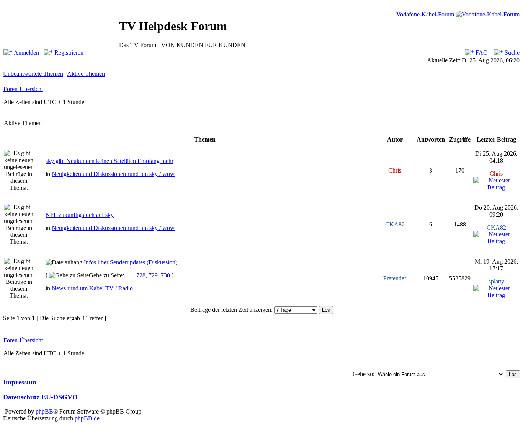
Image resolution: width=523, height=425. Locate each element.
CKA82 (395, 224)
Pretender (394, 278)
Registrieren (68, 52)
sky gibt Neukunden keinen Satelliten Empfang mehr (109, 161)
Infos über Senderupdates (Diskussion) (130, 262)
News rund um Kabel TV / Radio (92, 288)
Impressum (19, 382)
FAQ (481, 52)
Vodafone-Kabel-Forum (425, 14)
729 (153, 275)
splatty (496, 281)
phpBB (44, 411)
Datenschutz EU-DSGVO (40, 397)
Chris (394, 170)
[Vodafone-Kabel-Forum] (488, 14)
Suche (511, 52)
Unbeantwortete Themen (33, 73)
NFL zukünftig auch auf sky (80, 215)
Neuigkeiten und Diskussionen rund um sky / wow (113, 174)
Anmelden (26, 52)
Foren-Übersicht (23, 89)
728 (140, 275)
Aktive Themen (86, 73)
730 (165, 275)
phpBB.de (87, 418)
